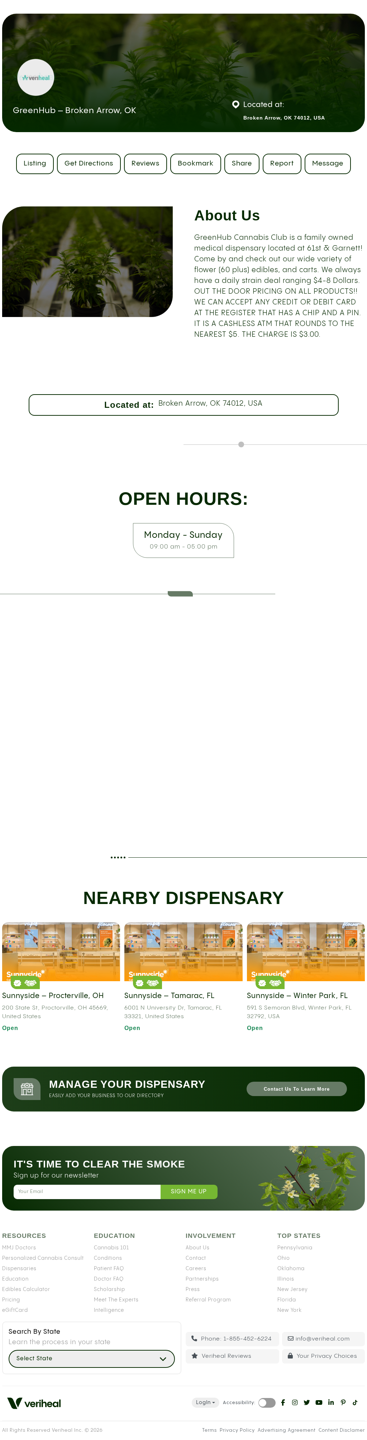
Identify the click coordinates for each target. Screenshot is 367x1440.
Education (15, 1279)
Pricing (11, 1299)
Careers (196, 1268)
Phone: (235, 1339)
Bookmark (196, 163)
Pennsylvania (295, 1247)
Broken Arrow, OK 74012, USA (210, 403)
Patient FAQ (109, 1268)
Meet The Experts (116, 1299)
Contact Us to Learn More (297, 1089)
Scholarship (109, 1289)
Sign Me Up (189, 1192)
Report (282, 163)
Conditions (108, 1258)
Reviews (145, 163)
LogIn (203, 1402)
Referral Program (208, 1299)
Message (327, 163)
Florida (286, 1299)
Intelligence (109, 1310)
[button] (92, 1359)
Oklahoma (291, 1268)
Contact (196, 1258)
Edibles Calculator (26, 1289)
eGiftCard (15, 1310)
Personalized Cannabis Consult (43, 1258)
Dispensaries (19, 1268)
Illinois (285, 1279)
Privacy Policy (237, 1430)
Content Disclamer (342, 1430)
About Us (198, 1247)
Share (242, 163)
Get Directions (89, 163)
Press (193, 1289)
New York (289, 1310)
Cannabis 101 (111, 1247)
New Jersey (292, 1289)
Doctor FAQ (109, 1279)
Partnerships (202, 1279)
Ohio (283, 1258)
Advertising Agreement (287, 1430)
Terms (209, 1430)
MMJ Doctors (19, 1247)
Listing (35, 163)
